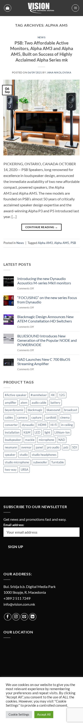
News (41, 37)
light (47, 432)
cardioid (51, 417)
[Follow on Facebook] (8, 617)
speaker (10, 454)
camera (22, 417)
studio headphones (44, 454)
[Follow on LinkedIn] (32, 617)
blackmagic (35, 410)
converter (11, 425)
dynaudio (28, 425)
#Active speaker (16, 395)
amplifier (10, 402)
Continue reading (41, 227)
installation (12, 432)
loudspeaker (13, 440)
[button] (7, 8)
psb (65, 447)
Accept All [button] (43, 714)
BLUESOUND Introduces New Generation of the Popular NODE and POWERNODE (47, 340)
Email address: (13, 525)
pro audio (53, 447)
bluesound (53, 410)
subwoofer (40, 462)
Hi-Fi (53, 425)
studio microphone (17, 462)
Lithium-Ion (62, 432)
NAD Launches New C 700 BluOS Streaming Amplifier (43, 361)
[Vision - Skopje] (41, 8)
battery (55, 402)
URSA (24, 469)
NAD (61, 440)
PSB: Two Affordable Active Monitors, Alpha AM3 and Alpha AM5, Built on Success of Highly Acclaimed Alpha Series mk (41, 51)
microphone (46, 440)
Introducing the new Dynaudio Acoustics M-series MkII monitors (44, 280)
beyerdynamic (14, 410)
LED (37, 432)
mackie (30, 440)
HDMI (42, 425)
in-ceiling (67, 425)
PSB (73, 243)
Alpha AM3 (45, 243)
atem (24, 402)
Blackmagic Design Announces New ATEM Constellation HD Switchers (45, 318)
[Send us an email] (24, 617)
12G (62, 395)
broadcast (70, 410)
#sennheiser (39, 395)
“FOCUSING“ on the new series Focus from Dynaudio (47, 299)
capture (36, 417)
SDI (74, 447)
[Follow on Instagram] (16, 617)
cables (9, 417)
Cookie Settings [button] (19, 714)
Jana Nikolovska (59, 72)
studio (24, 454)
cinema (65, 417)
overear (26, 447)
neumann (11, 447)
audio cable (39, 402)
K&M (27, 432)
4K (53, 395)
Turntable (57, 462)
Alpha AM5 (61, 243)
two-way (11, 469)
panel (39, 447)
